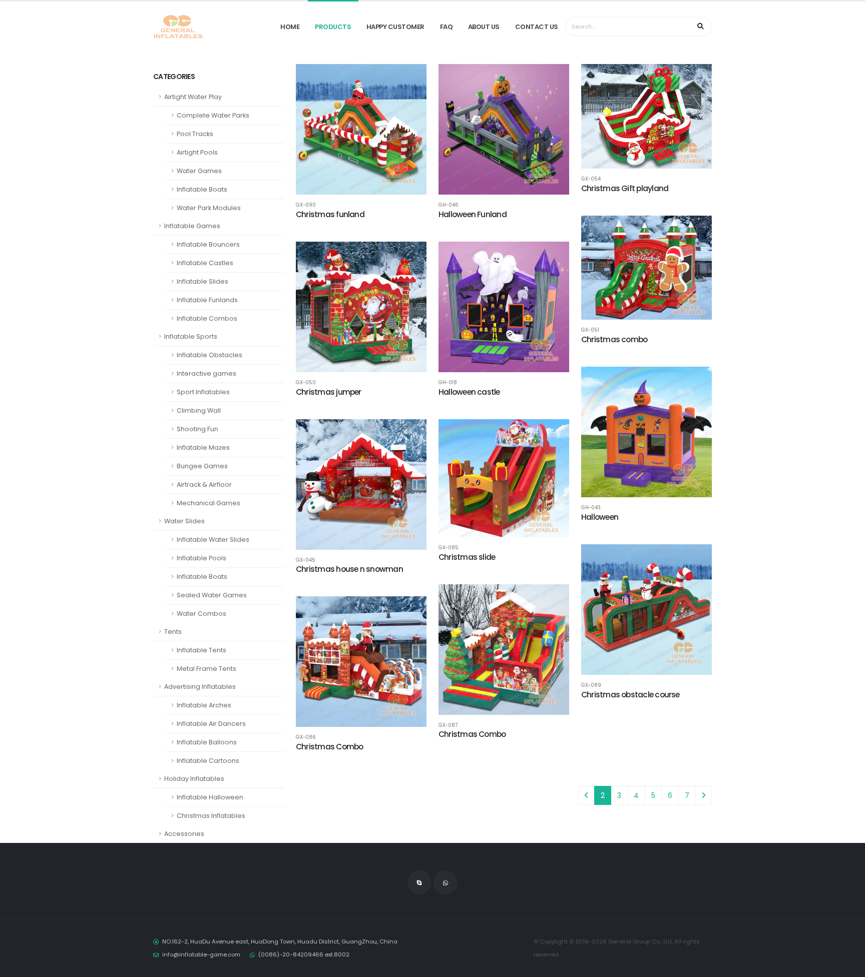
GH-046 (449, 205)
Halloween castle (469, 392)
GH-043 (591, 507)
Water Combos (201, 613)
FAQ (446, 27)
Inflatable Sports (190, 336)
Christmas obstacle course (630, 694)
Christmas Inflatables (211, 815)
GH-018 (448, 382)
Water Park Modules (209, 208)
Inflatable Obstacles (209, 355)
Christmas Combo (472, 734)
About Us (484, 27)
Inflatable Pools (201, 558)
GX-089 (591, 685)
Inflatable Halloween (210, 797)
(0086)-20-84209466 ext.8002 (303, 954)
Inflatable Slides (202, 281)
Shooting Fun (197, 429)
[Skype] (419, 882)
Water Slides (184, 521)
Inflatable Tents (201, 650)
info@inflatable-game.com (201, 954)
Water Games (199, 171)
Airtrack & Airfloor (204, 484)
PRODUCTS (333, 27)
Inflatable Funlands (207, 300)
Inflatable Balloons (207, 742)
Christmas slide (467, 557)
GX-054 (591, 179)
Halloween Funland (473, 214)
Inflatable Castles (205, 263)
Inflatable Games (192, 226)
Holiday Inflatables (194, 778)
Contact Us (536, 27)
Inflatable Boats (202, 189)
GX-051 (590, 330)
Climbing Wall (199, 410)
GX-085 (449, 547)
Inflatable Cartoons (208, 760)
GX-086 (306, 737)
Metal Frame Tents (206, 668)
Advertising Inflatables (200, 686)
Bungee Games (202, 466)
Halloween (599, 517)
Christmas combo (614, 339)
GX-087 (448, 725)
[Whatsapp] (446, 882)
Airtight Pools (197, 152)
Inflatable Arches (204, 705)
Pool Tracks (195, 134)
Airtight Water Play (193, 97)
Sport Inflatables (203, 392)
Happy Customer (395, 27)
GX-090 (306, 205)
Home (289, 27)
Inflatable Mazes (203, 447)
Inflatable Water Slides (213, 539)
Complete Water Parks (213, 115)
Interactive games (206, 373)
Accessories (184, 833)
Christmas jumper (328, 392)
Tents (173, 631)
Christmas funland (330, 214)
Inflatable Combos (207, 318)
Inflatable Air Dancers (211, 723)
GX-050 (306, 382)
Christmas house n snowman (349, 569)
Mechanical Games (208, 503)
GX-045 (305, 560)
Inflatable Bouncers (208, 244)
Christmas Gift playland (624, 188)
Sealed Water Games (212, 595)
